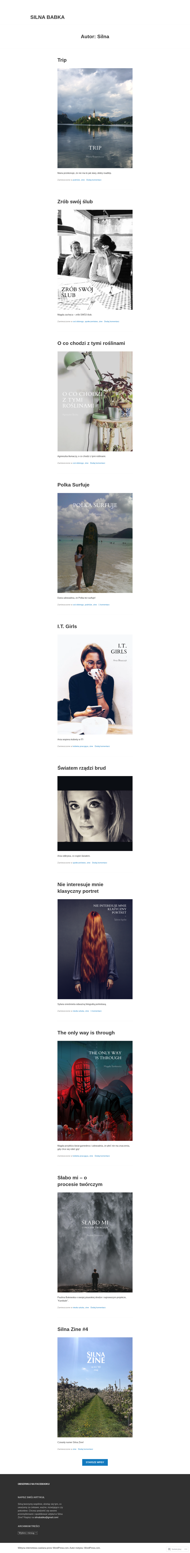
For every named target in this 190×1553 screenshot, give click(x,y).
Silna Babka (47, 17)
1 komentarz (103, 604)
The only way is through (86, 1033)
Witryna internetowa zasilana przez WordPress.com (43, 1548)
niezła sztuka (78, 1011)
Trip (62, 60)
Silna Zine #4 (72, 1329)
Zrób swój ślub (75, 201)
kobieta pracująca (80, 746)
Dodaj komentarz (93, 180)
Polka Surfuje (73, 485)
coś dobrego (78, 321)
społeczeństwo (91, 321)
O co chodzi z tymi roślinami (91, 343)
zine (83, 180)
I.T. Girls (67, 626)
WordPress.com (92, 1548)
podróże (76, 180)
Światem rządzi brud (81, 768)
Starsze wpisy (95, 1462)
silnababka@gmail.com (46, 1517)
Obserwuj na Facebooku (34, 1484)
